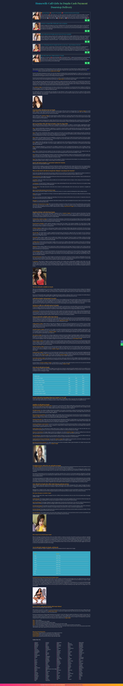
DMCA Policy (80, 684)
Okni (58, 671)
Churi (69, 650)
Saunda (47, 677)
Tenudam (69, 679)
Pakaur (80, 671)
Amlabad (47, 642)
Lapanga (80, 665)
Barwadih (36, 646)
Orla (69, 671)
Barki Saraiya (70, 644)
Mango (69, 667)
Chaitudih (58, 648)
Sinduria (58, 678)
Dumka (36, 654)
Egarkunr (47, 654)
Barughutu (81, 644)
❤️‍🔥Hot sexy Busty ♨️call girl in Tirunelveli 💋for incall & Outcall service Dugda (60, 13)
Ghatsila (80, 654)
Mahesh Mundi (37, 667)
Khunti (47, 664)
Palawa (47, 672)
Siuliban (36, 679)
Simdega (36, 678)
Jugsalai (36, 662)
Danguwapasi (37, 651)
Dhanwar (47, 652)
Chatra (69, 649)
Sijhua (69, 677)
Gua (69, 656)
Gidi (46, 655)
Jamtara (36, 659)
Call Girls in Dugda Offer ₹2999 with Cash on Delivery (54, 23)
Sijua (80, 677)
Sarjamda (36, 677)
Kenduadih (59, 663)
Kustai (58, 665)
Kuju (35, 665)
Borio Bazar (81, 647)
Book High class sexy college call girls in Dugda (52, 55)
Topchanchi (48, 680)
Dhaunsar (58, 652)
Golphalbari (48, 656)
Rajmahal (81, 673)
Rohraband (37, 675)
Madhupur (81, 666)
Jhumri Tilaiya (70, 660)
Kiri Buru (58, 664)
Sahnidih (58, 675)
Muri (46, 670)
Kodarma (81, 664)
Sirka (80, 678)
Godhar (36, 656)
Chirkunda (59, 650)
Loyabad (69, 666)
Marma (36, 668)
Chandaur (36, 649)
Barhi (47, 644)
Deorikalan (70, 651)
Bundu (36, 648)
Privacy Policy (75, 684)
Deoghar (58, 651)
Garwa (69, 654)
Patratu (47, 673)
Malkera (58, 667)
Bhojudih (47, 647)
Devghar (80, 651)
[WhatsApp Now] (88, 20)
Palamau (36, 672)
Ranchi (47, 674)
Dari (46, 651)
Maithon (47, 667)
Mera (58, 668)
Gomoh (58, 656)
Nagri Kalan (70, 670)
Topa (35, 680)
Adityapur (36, 642)
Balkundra (70, 643)
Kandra (69, 662)
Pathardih (36, 673)
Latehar (36, 666)
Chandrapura (48, 649)
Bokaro (69, 647)
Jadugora (47, 658)
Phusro (58, 673)
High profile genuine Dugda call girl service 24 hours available (56, 34)
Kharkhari (70, 663)
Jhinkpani (58, 660)
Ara (68, 642)
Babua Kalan (81, 642)
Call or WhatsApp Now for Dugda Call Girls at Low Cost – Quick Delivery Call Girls (61, 45)
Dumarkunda (81, 652)
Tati (57, 679)
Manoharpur (81, 667)
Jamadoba (70, 658)
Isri (35, 658)
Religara (80, 674)
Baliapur (47, 643)
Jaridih (58, 659)
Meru (69, 668)
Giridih (58, 655)
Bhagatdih (81, 646)
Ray (57, 674)
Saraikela (80, 675)
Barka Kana (59, 644)
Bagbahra (36, 643)
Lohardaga (48, 666)
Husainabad (81, 657)
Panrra (69, 672)
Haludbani (47, 657)
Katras (36, 663)
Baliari (58, 643)
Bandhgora (81, 643)
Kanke (80, 662)
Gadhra (58, 654)
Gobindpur (70, 655)
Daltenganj (81, 650)
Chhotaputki (37, 650)
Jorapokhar (81, 660)
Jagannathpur (59, 658)
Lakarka (69, 665)
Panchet (58, 672)
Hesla (69, 657)
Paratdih (80, 672)
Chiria (47, 650)
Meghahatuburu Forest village (51, 668)
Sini (68, 678)
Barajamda (37, 644)
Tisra (80, 679)
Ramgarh (36, 674)
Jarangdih (47, 659)
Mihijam (80, 668)
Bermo (69, 646)
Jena (80, 659)
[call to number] (86, 20)
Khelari (36, 664)
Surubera (47, 679)
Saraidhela (70, 675)
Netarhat (80, 670)
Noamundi (48, 671)
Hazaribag (59, 657)
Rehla (69, 674)
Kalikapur (58, 662)
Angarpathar (59, 642)
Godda (80, 655)
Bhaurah (36, 647)
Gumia (80, 656)
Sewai (58, 677)
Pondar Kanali (70, 673)
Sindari (47, 678)
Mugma (36, 670)
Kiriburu (69, 664)
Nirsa (36, 671)
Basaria (47, 646)
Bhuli (58, 647)
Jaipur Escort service (69, 684)
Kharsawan (81, 663)
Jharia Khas (48, 660)
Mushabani (59, 670)
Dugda (69, 652)
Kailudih (47, 662)
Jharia (36, 660)
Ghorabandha (37, 655)
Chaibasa (47, 648)
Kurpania (47, 665)
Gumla (36, 657)
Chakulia (80, 648)
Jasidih (69, 659)
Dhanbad (36, 652)
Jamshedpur (81, 658)
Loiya (58, 666)
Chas (58, 649)
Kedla (47, 663)
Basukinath (59, 646)
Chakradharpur (71, 648)
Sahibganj (47, 675)
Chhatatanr (81, 649)
